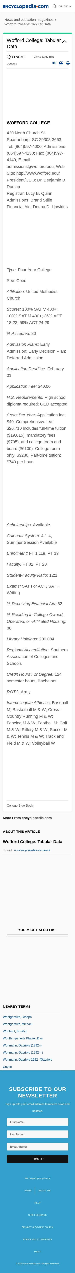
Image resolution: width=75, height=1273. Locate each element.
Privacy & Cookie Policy (37, 1227)
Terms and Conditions (37, 1239)
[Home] (25, 6)
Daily (37, 1251)
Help (37, 1203)
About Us (44, 1190)
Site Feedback (37, 1215)
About (32, 850)
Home (27, 1190)
